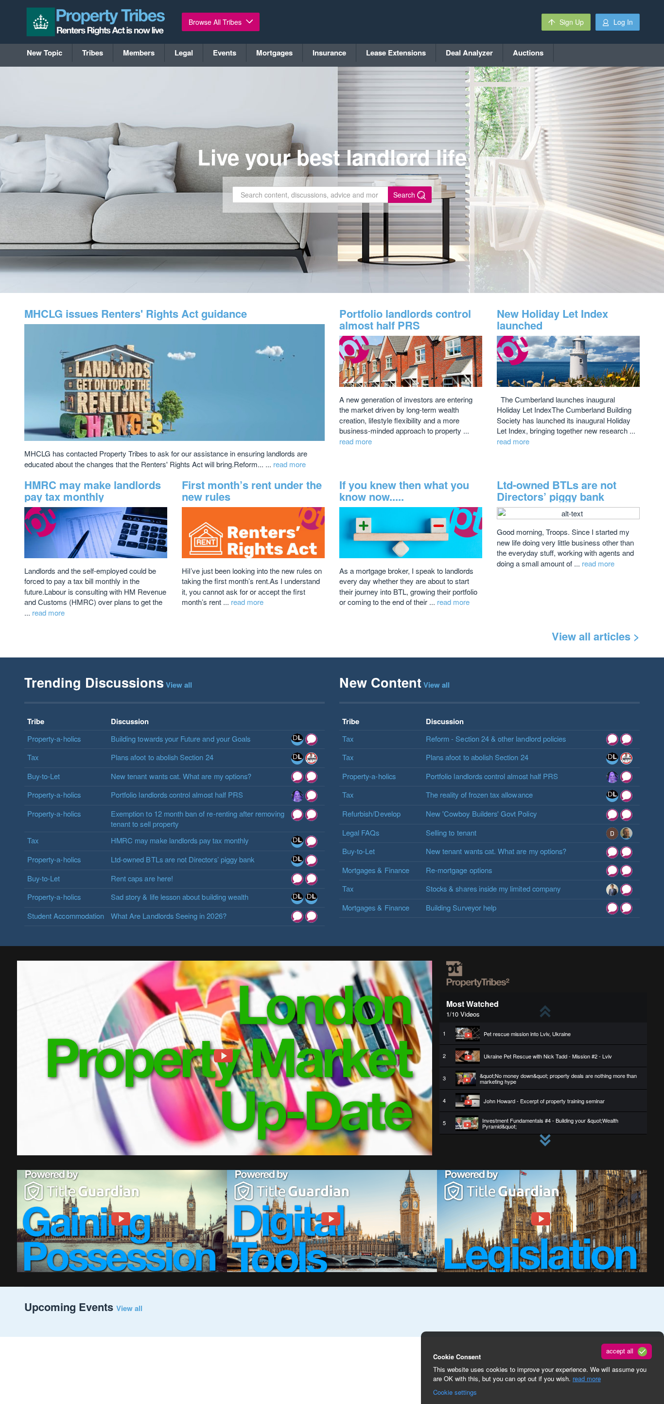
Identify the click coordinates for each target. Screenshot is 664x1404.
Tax (32, 757)
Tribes (92, 52)
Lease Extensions (396, 52)
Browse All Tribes (216, 22)
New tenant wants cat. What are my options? (181, 776)
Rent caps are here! (142, 878)
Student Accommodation (65, 916)
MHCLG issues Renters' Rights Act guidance (135, 313)
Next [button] (539, 1134)
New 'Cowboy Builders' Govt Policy (481, 813)
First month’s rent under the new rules (252, 490)
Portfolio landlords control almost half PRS (405, 319)
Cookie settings (455, 1392)
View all (129, 1308)
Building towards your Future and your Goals (180, 738)
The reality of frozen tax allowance (479, 794)
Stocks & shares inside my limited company (493, 888)
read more (587, 1378)
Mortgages (274, 52)
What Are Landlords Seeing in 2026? (169, 916)
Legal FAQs (361, 832)
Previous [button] (539, 1005)
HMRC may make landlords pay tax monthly (92, 490)
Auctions (528, 52)
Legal (184, 52)
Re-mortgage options (459, 870)
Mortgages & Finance (375, 870)
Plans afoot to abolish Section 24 (162, 757)
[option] (543, 1033)
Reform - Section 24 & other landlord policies (496, 738)
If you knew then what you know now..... (404, 490)
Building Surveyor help (461, 907)
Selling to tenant (451, 832)
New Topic (44, 52)
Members (139, 52)
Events (224, 52)
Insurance (329, 52)
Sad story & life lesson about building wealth (179, 897)
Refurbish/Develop (371, 813)
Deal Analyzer (469, 52)
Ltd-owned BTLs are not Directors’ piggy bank (556, 490)
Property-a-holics (54, 738)
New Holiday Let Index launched (552, 319)
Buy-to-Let (43, 776)
